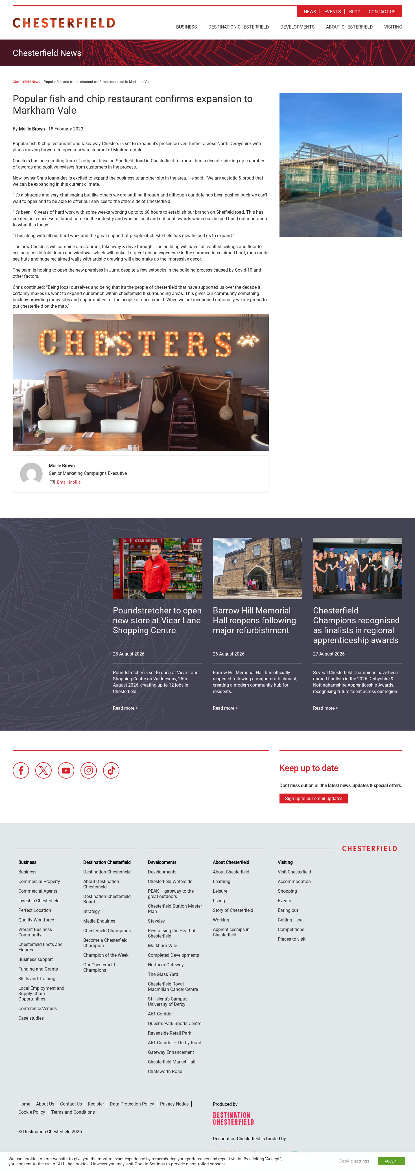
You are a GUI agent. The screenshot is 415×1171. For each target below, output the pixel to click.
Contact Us (382, 11)
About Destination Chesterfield (101, 884)
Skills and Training (36, 978)
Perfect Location (34, 910)
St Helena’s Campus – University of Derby (170, 1001)
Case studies (31, 1018)
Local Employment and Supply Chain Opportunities (41, 994)
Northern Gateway (166, 964)
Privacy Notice (174, 1104)
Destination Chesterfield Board (107, 899)
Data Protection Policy (132, 1104)
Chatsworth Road (165, 1071)
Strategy (91, 911)
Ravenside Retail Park (169, 1033)
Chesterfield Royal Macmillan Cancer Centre (173, 986)
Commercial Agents (37, 891)
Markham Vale (162, 945)
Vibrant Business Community (35, 932)
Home (24, 1104)
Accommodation (294, 881)
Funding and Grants (38, 969)
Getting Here (290, 920)
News (310, 11)
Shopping (287, 891)
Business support (35, 959)
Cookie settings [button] (354, 1161)
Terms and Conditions (73, 1112)
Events (332, 11)
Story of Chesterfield (233, 910)
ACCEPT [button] (391, 1161)
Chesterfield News (26, 82)
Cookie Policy (31, 1112)
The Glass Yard (163, 974)
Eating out (288, 910)
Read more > (325, 708)
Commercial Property (39, 881)
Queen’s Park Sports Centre (174, 1023)
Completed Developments (173, 955)
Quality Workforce (36, 920)
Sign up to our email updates (313, 798)
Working (221, 920)
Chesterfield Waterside (170, 881)
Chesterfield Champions (107, 930)
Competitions (291, 929)
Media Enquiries (99, 921)
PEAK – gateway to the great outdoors (171, 893)
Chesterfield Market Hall (171, 1062)
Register (96, 1104)
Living (219, 900)
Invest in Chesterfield (39, 900)
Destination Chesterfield (64, 23)
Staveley (156, 921)
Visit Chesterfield (294, 872)
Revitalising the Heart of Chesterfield (172, 933)
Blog (355, 11)
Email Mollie (68, 482)
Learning (221, 881)
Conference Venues (37, 1008)
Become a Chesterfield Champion (105, 943)
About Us (45, 1104)
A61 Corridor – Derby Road (174, 1042)
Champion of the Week (105, 955)
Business (186, 27)
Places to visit (291, 939)
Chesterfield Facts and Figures (40, 947)
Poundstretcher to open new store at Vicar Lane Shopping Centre (157, 620)
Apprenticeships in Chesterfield (231, 932)
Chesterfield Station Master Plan (175, 908)
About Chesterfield (349, 27)
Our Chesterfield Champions (99, 967)
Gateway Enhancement (171, 1052)
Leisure (220, 891)
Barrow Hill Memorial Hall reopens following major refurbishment (254, 620)
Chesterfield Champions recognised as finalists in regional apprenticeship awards (356, 625)
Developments (297, 27)
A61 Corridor (160, 1014)
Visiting (393, 27)
